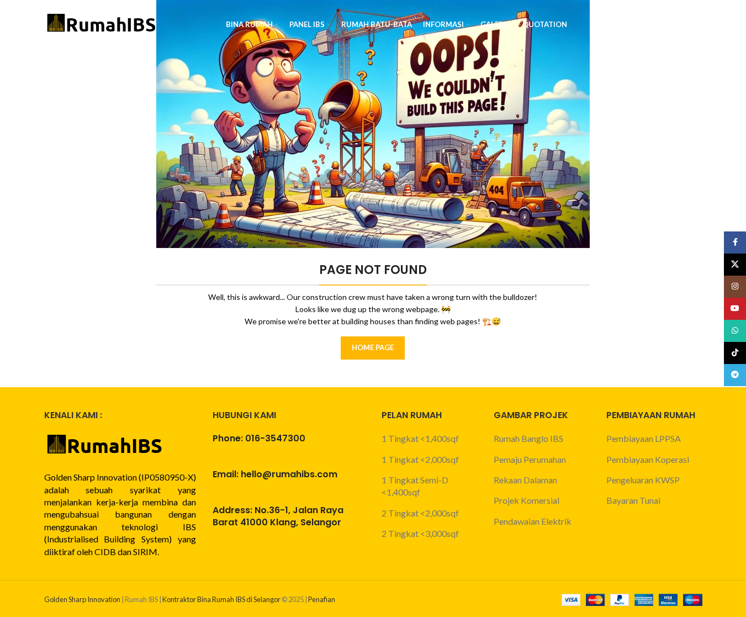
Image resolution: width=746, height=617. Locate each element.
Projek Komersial (526, 500)
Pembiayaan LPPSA (643, 438)
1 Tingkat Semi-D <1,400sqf (415, 485)
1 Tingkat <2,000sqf (420, 459)
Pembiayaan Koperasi (647, 459)
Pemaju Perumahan (530, 459)
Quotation (668, 24)
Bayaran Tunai (633, 500)
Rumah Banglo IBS (528, 438)
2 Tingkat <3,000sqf (420, 533)
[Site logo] (102, 23)
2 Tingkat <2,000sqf (420, 513)
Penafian (321, 599)
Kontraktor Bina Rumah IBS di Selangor (221, 599)
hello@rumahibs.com (289, 474)
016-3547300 (275, 438)
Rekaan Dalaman (525, 479)
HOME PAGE (373, 347)
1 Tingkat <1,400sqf (420, 438)
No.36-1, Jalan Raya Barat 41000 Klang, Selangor (278, 516)
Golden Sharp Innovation (82, 599)
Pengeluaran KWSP (643, 479)
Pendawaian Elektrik (533, 521)
